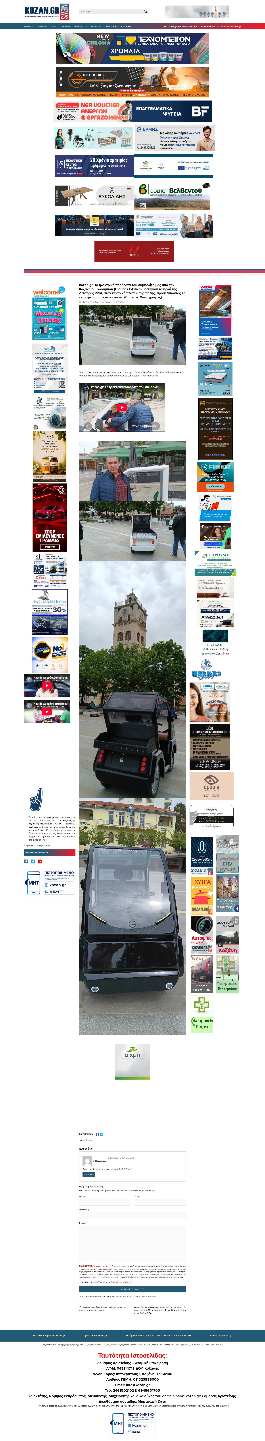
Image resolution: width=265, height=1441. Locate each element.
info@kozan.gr (221, 1335)
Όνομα (82, 1196)
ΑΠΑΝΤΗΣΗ (88, 1174)
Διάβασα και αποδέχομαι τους (107, 1282)
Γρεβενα (96, 26)
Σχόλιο (82, 1223)
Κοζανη (28, 26)
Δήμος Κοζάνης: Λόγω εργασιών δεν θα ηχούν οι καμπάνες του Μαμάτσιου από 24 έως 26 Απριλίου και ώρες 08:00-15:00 (160, 1310)
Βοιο (54, 26)
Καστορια (111, 26)
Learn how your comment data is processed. (137, 1296)
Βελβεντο (80, 26)
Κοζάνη (89, 1139)
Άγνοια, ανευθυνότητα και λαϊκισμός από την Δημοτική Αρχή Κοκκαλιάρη (102, 1308)
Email (137, 1196)
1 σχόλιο (120, 301)
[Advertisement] (49, 760)
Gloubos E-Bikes (164, 372)
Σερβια (66, 26)
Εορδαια (42, 26)
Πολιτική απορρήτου (103, 1269)
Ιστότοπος (84, 1209)
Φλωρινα (126, 26)
